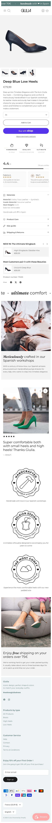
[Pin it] (20, 282)
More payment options (26, 137)
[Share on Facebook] (11, 282)
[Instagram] (9, 699)
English (8, 812)
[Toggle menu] (4, 10)
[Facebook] (4, 699)
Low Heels (7, 725)
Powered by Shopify (19, 817)
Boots (5, 717)
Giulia (10, 817)
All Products (8, 714)
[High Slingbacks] (8, 252)
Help (5, 739)
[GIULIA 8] (8, 269)
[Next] (43, 243)
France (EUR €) (11, 805)
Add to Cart (26, 123)
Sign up (10, 779)
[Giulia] (26, 11)
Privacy (6, 746)
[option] (26, 41)
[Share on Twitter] (15, 282)
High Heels (7, 721)
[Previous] (47, 243)
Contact (6, 743)
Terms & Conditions (11, 750)
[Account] (42, 10)
